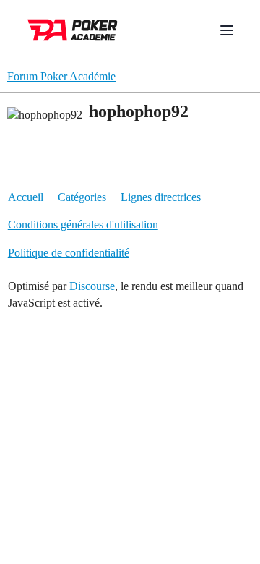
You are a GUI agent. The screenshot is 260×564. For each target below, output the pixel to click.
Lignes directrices (161, 197)
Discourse (92, 286)
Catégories (82, 197)
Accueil (25, 197)
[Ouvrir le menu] (226, 30)
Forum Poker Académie (61, 76)
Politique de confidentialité (68, 253)
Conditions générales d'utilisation (83, 224)
